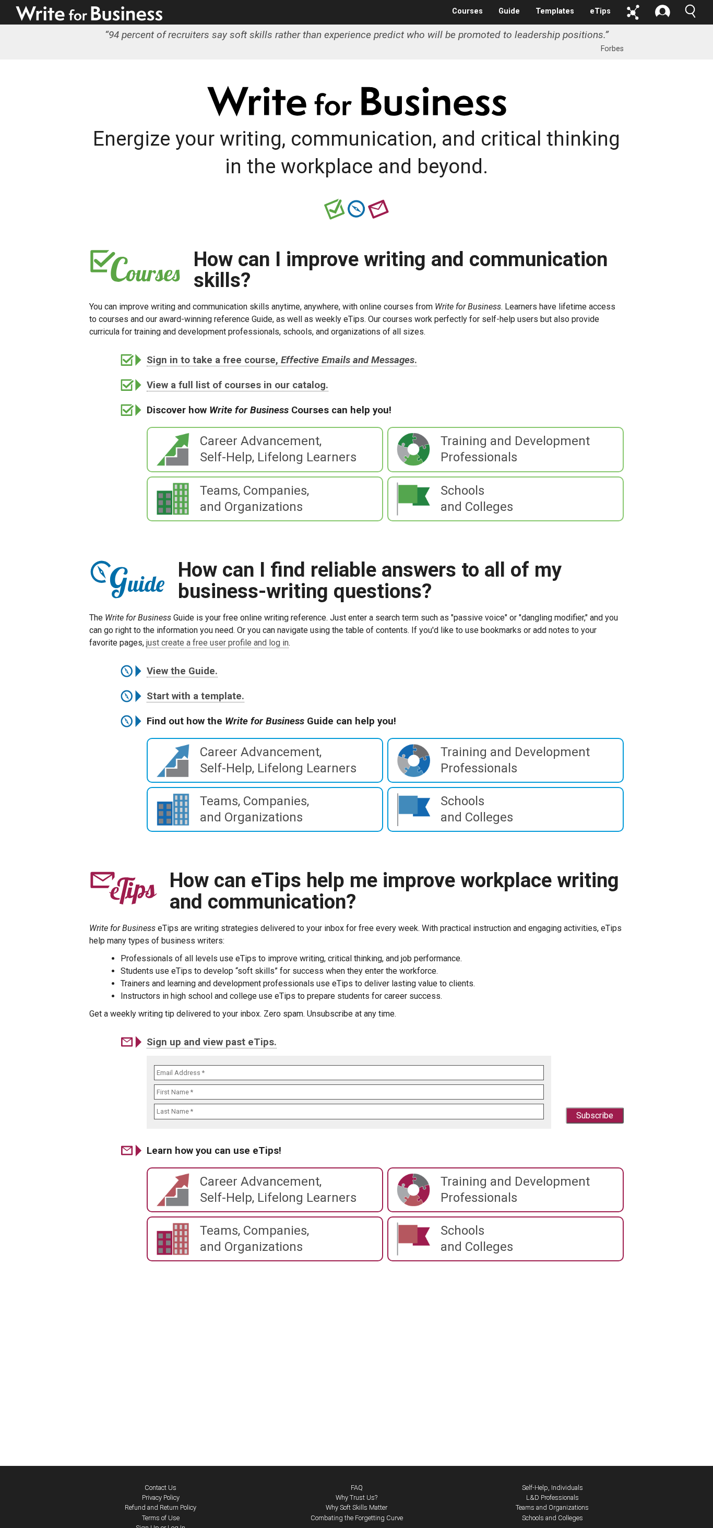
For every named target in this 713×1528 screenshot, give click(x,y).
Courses (467, 11)
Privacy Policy (161, 1497)
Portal (633, 12)
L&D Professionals (552, 1497)
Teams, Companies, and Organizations (254, 498)
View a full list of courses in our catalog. (237, 385)
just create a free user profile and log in (217, 643)
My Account (662, 12)
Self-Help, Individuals (552, 1487)
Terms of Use (161, 1518)
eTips (600, 11)
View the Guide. (182, 671)
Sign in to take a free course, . (282, 360)
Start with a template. (195, 696)
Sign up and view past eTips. (212, 1042)
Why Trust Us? (356, 1497)
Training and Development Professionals (515, 449)
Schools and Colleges (477, 498)
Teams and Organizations (552, 1507)
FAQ (357, 1487)
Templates (555, 11)
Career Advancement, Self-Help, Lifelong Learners (278, 449)
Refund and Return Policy (160, 1507)
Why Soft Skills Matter (356, 1507)
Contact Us (160, 1487)
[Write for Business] (90, 13)
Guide (509, 11)
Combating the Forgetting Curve (357, 1518)
